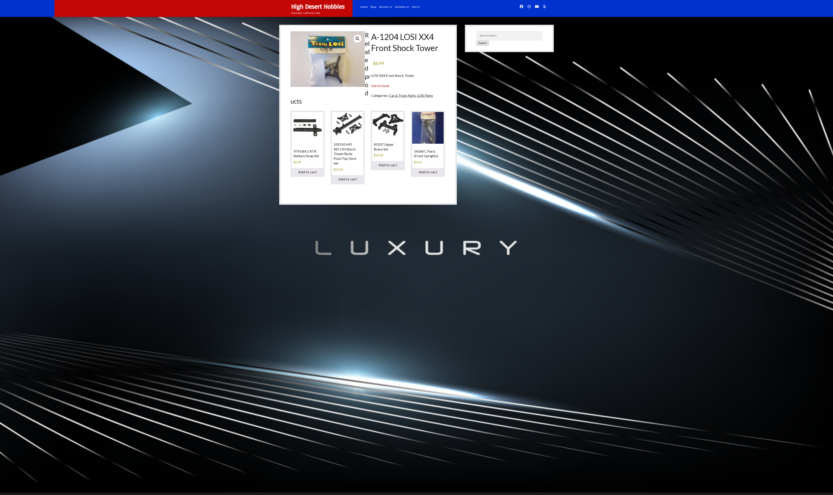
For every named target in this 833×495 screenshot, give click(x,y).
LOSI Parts (425, 95)
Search (482, 43)
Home (364, 6)
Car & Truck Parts (402, 95)
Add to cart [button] (307, 172)
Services (384, 6)
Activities (400, 6)
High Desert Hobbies (318, 6)
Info (414, 6)
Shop (373, 6)
